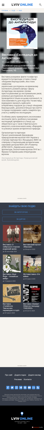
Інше (20, 10)
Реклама (18, 379)
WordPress (25, 400)
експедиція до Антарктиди (13, 158)
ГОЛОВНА (5, 10)
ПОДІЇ (13, 10)
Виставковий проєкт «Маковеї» (32, 246)
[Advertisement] (22, 181)
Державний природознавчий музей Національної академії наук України (18, 66)
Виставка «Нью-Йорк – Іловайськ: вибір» (10, 276)
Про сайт (8, 375)
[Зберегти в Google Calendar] (30, 62)
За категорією (21, 212)
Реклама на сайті (22, 198)
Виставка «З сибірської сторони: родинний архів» (11, 247)
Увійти (32, 400)
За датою (20, 219)
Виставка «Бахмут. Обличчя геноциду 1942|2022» (31, 306)
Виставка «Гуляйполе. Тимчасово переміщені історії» (11, 307)
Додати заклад (34, 375)
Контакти (27, 379)
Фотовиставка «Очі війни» (31, 275)
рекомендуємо (13, 160)
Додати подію (20, 375)
